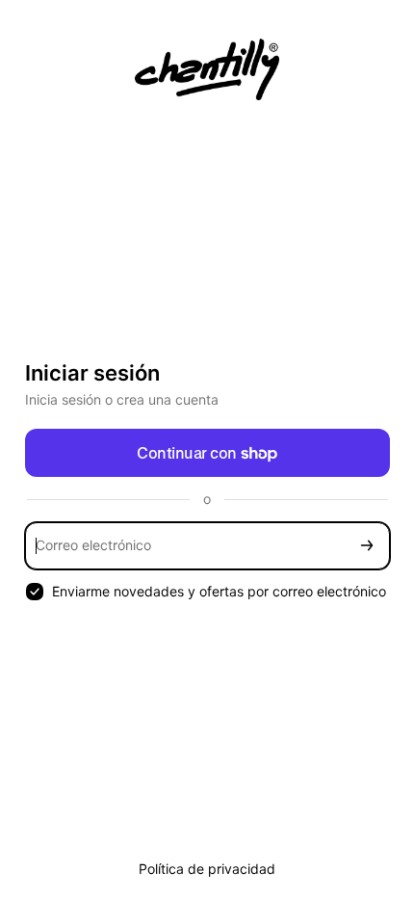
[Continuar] (366, 546)
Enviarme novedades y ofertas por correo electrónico (219, 591)
